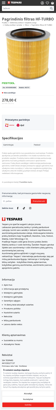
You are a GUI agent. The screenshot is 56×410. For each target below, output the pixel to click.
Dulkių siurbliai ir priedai (13, 25)
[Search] (51, 8)
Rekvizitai (8, 316)
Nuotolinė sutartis (12, 312)
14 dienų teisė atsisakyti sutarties (18, 304)
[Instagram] (30, 208)
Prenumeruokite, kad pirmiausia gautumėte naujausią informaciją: (26, 194)
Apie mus (8, 285)
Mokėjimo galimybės (13, 292)
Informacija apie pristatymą (16, 289)
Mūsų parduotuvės (12, 320)
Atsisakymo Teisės (12, 344)
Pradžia (4, 23)
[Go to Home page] (18, 2)
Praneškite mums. (25, 182)
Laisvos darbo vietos (13, 324)
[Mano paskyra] (42, 3)
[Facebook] (17, 208)
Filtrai (27, 25)
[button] (28, 54)
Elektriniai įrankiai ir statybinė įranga (23, 23)
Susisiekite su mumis (13, 340)
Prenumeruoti (39, 201)
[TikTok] (24, 208)
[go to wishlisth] (47, 3)
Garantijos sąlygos (12, 300)
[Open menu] (3, 2)
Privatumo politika (12, 308)
